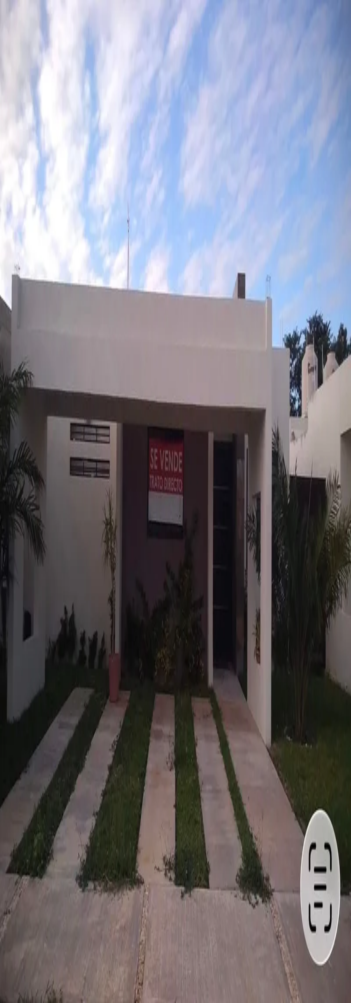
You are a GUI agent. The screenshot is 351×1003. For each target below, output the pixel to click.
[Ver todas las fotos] (3, 434)
